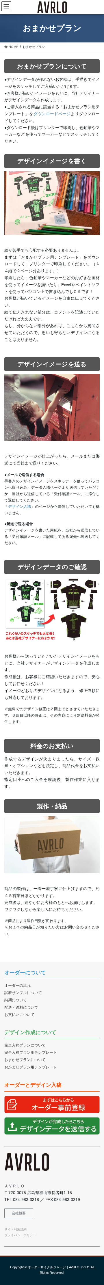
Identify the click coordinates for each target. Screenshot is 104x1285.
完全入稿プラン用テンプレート (30, 1053)
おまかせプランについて (25, 1060)
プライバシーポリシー (20, 1235)
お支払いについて (19, 1015)
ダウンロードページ (52, 113)
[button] (18, 1213)
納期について (15, 1000)
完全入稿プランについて (25, 1045)
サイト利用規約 (15, 1229)
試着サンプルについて (23, 993)
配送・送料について (21, 1008)
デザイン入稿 (19, 506)
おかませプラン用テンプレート (30, 1067)
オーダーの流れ (17, 986)
